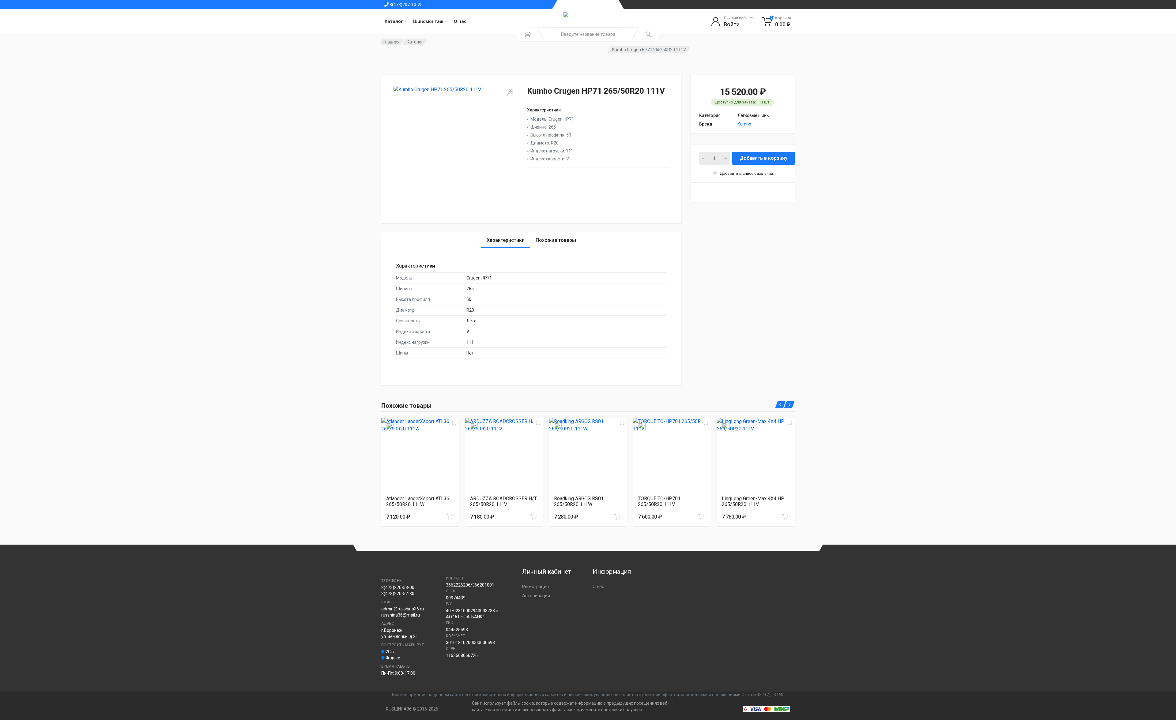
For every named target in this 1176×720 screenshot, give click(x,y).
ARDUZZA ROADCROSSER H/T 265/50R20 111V (503, 501)
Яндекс (392, 657)
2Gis (389, 651)
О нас (460, 21)
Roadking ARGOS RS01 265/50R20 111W (579, 501)
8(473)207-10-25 (406, 4)
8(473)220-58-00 (397, 587)
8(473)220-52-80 (397, 593)
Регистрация (535, 586)
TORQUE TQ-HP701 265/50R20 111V (659, 501)
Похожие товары (556, 240)
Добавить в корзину (763, 158)
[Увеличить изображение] (454, 423)
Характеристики (506, 240)
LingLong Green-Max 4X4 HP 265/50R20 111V (753, 501)
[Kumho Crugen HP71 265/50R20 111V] (455, 147)
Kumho (744, 124)
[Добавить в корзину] (449, 516)
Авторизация (536, 595)
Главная (391, 41)
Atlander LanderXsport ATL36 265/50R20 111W (417, 501)
